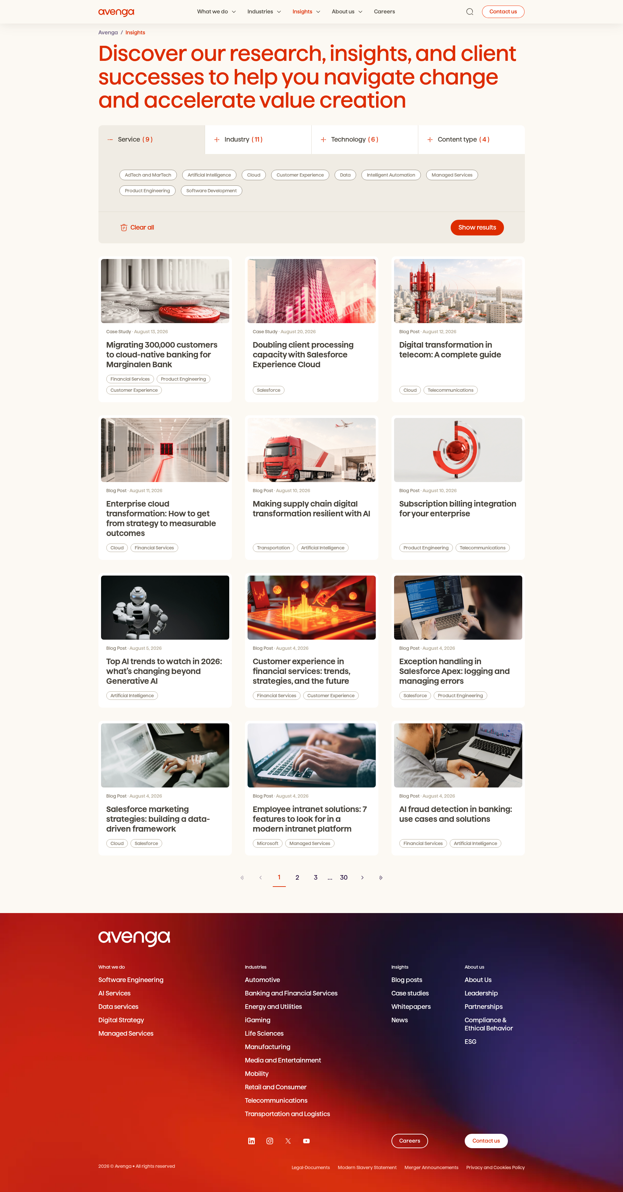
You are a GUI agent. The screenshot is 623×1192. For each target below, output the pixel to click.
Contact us (503, 12)
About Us (478, 980)
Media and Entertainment (283, 1060)
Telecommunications (451, 390)
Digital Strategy (121, 1020)
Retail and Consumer (276, 1087)
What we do (212, 12)
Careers (384, 12)
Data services (118, 1007)
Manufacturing (267, 1047)
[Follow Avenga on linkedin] (251, 1141)
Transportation (273, 547)
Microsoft (267, 843)
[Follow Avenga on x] (288, 1141)
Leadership (481, 993)
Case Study (118, 331)
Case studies (410, 993)
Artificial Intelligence (322, 547)
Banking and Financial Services (291, 993)
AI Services (114, 993)
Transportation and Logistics (287, 1114)
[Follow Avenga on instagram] (269, 1141)
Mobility (256, 1074)
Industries (260, 12)
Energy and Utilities (273, 1007)
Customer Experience (134, 390)
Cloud (410, 390)
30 (344, 877)
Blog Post (409, 331)
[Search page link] (469, 11)
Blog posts (406, 980)
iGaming (257, 1020)
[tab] (151, 139)
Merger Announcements (432, 1167)
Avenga (108, 32)
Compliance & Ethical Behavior (489, 1024)
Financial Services (130, 379)
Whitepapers (411, 1007)
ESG (470, 1041)
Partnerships (484, 1007)
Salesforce (268, 390)
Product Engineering (183, 379)
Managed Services (309, 843)
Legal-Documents (311, 1167)
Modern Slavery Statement (367, 1167)
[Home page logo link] (116, 12)
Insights (302, 12)
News (399, 1020)
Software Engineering (131, 980)
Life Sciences (264, 1033)
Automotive (262, 980)
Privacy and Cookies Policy (495, 1167)
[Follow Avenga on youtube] (306, 1141)
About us (343, 12)
